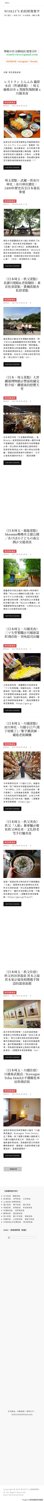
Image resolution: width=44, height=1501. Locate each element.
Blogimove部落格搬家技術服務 (32, 1500)
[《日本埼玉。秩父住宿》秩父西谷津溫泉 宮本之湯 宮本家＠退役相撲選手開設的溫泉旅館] (22, 1014)
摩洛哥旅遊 (28, 1222)
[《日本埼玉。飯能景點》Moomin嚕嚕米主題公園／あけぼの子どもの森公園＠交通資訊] (22, 572)
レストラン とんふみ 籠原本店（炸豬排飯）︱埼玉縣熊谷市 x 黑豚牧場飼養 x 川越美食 (22, 87)
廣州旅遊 (17, 1204)
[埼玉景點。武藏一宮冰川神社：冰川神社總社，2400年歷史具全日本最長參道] (22, 222)
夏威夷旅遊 (18, 1213)
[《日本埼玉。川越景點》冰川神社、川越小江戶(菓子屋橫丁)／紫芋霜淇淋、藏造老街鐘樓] (22, 765)
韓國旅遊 (16, 1196)
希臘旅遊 (8, 1219)
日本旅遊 (7, 1196)
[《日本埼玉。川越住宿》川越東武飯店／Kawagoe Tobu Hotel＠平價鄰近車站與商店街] (22, 1112)
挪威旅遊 (28, 1216)
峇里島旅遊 (19, 1210)
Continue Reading (12, 167)
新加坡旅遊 (27, 1207)
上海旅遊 (7, 1201)
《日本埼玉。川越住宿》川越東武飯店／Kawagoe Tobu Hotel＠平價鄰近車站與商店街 (22, 1076)
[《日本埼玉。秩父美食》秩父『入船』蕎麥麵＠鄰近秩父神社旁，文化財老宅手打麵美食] (22, 864)
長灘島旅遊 (8, 1210)
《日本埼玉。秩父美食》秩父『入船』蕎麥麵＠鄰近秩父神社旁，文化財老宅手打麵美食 (22, 827)
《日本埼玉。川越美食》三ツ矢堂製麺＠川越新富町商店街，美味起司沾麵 (22, 633)
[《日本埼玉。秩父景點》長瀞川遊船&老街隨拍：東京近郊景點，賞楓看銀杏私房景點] (22, 321)
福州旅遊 (8, 1204)
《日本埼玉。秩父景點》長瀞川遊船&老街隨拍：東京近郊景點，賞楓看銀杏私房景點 (22, 285)
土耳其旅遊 (18, 1219)
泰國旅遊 (8, 1207)
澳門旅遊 (17, 1199)
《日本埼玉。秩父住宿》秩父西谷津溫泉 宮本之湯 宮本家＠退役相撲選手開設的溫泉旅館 (22, 977)
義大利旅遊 (18, 1216)
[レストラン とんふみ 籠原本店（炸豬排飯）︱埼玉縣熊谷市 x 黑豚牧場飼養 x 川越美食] (22, 124)
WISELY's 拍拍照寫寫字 (22, 11)
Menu (7, 3)
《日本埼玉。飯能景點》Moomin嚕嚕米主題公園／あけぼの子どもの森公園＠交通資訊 (22, 536)
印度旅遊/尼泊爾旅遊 (13, 1222)
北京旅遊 (26, 1199)
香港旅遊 (7, 1199)
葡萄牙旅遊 (29, 1219)
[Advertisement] (22, 33)
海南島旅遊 (16, 1201)
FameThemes (19, 1495)
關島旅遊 (8, 1213)
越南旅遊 (18, 1207)
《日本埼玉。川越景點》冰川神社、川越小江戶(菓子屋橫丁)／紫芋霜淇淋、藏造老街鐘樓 (22, 729)
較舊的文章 (13, 1169)
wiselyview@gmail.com (22, 1414)
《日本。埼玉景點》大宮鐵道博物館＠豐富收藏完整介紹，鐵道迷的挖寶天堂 (22, 383)
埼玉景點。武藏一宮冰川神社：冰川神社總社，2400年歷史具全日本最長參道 (22, 186)
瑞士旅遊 (8, 1216)
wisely (6, 105)
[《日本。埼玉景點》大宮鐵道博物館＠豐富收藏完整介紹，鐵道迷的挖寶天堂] (22, 419)
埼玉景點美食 (10, 102)
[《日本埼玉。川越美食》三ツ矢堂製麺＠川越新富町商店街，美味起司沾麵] (22, 667)
